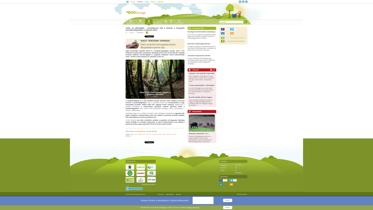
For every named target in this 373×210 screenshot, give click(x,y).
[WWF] (130, 167)
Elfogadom (227, 207)
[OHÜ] (151, 167)
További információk (192, 207)
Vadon (148, 23)
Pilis (147, 134)
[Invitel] (140, 167)
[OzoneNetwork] (151, 173)
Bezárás (228, 200)
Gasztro (133, 2)
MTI (133, 32)
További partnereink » (149, 184)
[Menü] (127, 2)
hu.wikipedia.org (139, 131)
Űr (171, 23)
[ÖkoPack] (130, 173)
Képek (147, 2)
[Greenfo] (130, 179)
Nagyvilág (131, 23)
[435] (223, 41)
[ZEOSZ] (140, 179)
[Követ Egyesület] (151, 179)
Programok (179, 23)
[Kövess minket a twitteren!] (243, 1)
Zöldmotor (158, 23)
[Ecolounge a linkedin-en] (246, 1)
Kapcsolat (161, 2)
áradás (132, 134)
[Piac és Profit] (140, 173)
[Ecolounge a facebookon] (240, 1)
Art (166, 23)
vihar (163, 134)
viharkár (168, 134)
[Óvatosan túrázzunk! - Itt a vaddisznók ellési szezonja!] (202, 123)
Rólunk (153, 2)
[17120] (223, 38)
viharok (174, 134)
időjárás (140, 134)
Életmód (140, 23)
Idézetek (140, 2)
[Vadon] (147, 33)
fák (136, 134)
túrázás (154, 134)
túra (150, 134)
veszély (159, 134)
